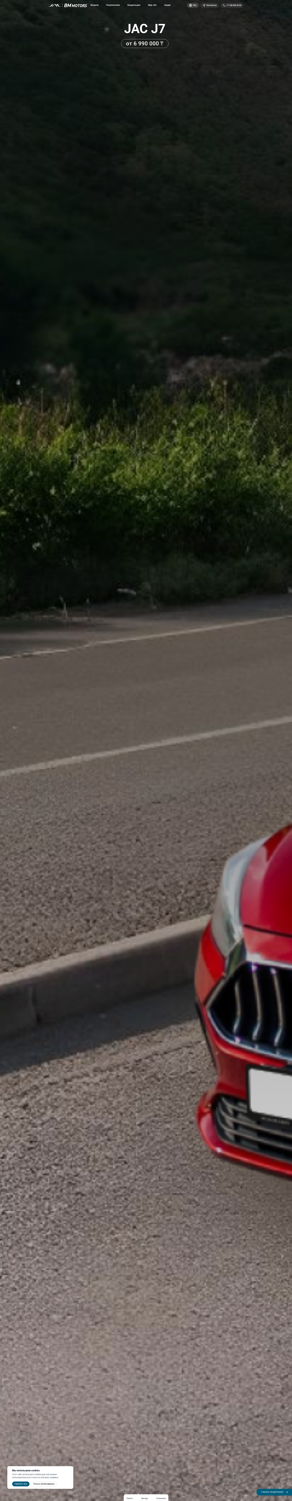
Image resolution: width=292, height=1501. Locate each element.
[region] (146, 750)
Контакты (212, 5)
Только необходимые (43, 1484)
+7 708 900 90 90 (234, 5)
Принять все (21, 1484)
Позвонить (161, 1498)
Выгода (144, 1498)
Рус (194, 5)
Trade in (129, 1498)
